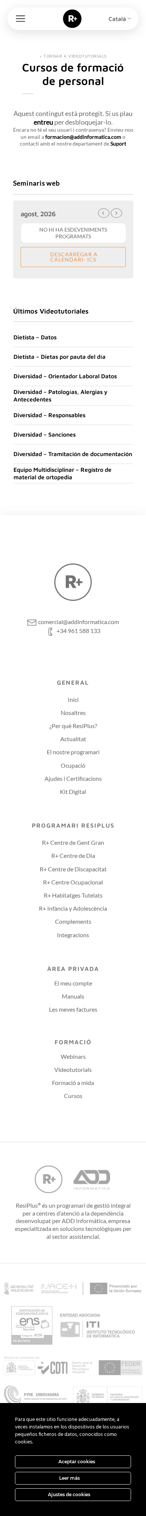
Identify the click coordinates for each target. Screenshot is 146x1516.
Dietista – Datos (35, 337)
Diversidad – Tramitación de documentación (72, 453)
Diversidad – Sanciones (44, 434)
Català (117, 18)
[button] (20, 18)
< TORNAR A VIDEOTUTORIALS (73, 56)
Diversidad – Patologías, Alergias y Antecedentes (60, 395)
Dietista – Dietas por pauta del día (59, 356)
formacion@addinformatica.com (83, 137)
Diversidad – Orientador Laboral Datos (65, 376)
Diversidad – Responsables (49, 415)
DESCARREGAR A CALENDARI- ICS (73, 257)
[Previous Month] (103, 213)
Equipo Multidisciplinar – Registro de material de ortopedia (62, 473)
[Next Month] (116, 213)
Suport (118, 143)
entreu (43, 122)
